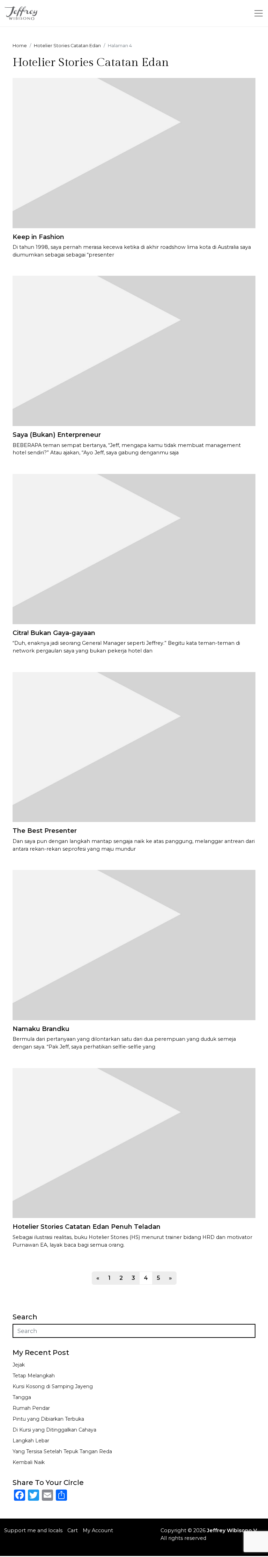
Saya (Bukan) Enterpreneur (57, 435)
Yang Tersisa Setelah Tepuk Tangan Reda (62, 1451)
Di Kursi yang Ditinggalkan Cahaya (54, 1430)
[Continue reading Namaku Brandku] (134, 944)
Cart (72, 1530)
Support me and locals (33, 1530)
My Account (98, 1530)
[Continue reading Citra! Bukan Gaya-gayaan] (134, 548)
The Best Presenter (45, 831)
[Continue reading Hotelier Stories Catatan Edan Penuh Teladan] (134, 1142)
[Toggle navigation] (258, 13)
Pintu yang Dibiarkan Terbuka (48, 1419)
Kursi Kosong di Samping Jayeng (53, 1386)
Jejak (19, 1365)
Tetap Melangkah (34, 1375)
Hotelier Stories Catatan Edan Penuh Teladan (87, 1227)
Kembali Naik (29, 1462)
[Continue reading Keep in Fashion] (134, 152)
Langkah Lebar (31, 1440)
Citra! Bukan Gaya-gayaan (54, 633)
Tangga (22, 1397)
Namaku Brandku (41, 1029)
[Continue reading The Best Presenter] (134, 746)
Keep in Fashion (38, 237)
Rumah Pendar (31, 1408)
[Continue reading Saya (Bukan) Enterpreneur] (134, 350)
